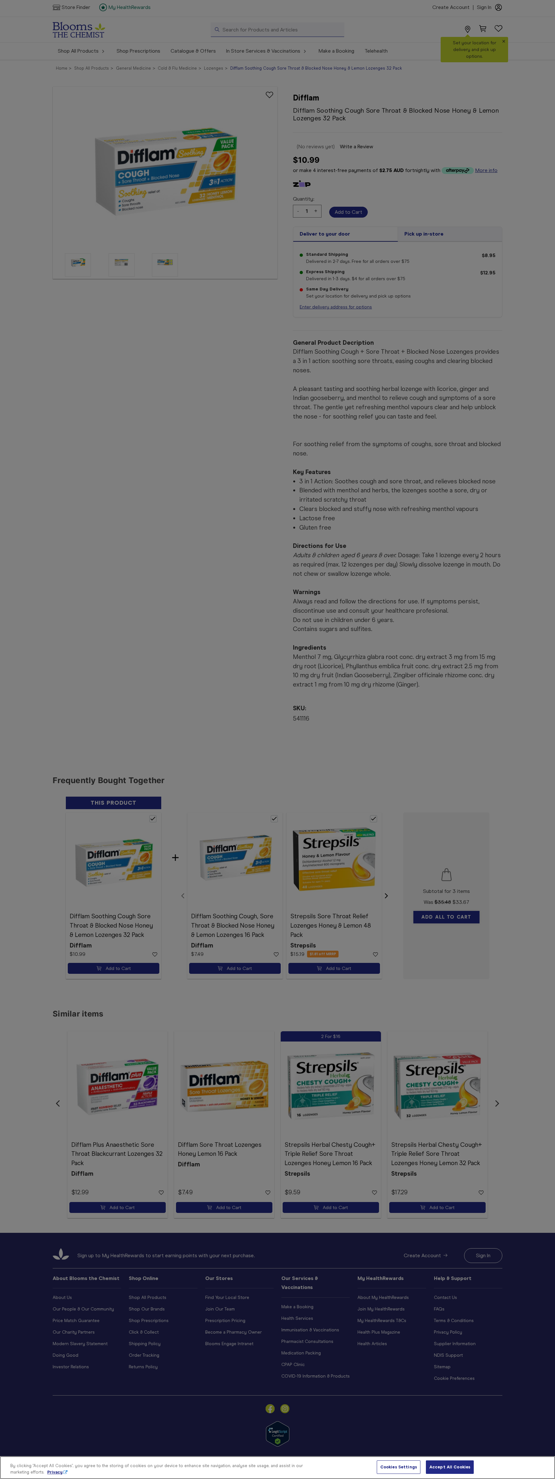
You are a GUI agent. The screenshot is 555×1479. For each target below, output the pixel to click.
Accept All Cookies (449, 1467)
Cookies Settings (398, 1467)
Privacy (55, 1472)
